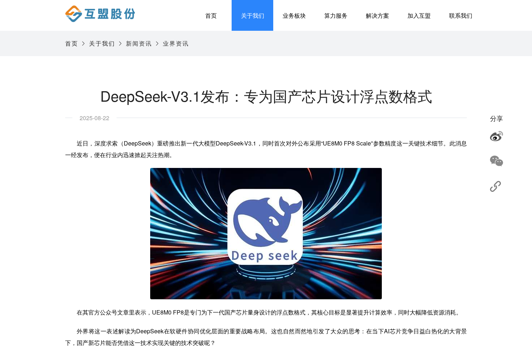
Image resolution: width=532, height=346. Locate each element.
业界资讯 (176, 43)
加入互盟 (419, 15)
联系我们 (460, 15)
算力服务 (335, 15)
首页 (211, 15)
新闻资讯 (139, 43)
